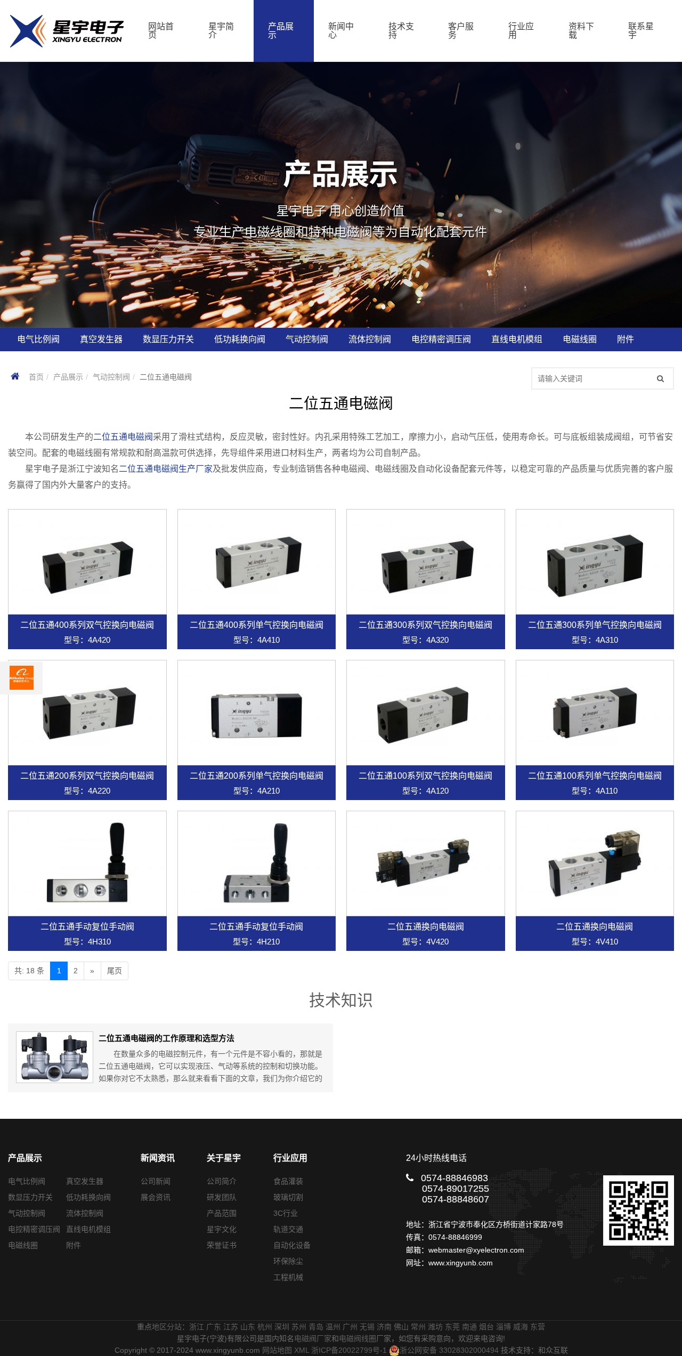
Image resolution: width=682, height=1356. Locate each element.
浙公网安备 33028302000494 (449, 1350)
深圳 (281, 1326)
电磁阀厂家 (312, 1338)
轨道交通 (288, 1229)
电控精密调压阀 (34, 1229)
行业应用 (521, 30)
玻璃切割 (288, 1197)
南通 (469, 1326)
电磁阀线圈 (357, 1338)
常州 (418, 1326)
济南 (384, 1326)
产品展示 (281, 30)
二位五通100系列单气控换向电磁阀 (595, 775)
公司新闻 (155, 1181)
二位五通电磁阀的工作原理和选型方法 (166, 1038)
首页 (36, 377)
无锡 (367, 1326)
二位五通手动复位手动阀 (87, 926)
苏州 (298, 1326)
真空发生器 (84, 1181)
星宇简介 (221, 30)
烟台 (486, 1326)
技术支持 (401, 30)
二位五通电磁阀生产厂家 (166, 468)
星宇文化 (222, 1229)
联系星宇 (641, 30)
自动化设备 (292, 1245)
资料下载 (581, 30)
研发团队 (222, 1197)
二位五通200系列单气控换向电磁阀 (256, 775)
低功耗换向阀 (88, 1197)
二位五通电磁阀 (123, 436)
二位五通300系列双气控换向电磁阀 (425, 624)
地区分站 (167, 1326)
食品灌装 (288, 1181)
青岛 (315, 1326)
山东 (247, 1326)
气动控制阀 (111, 377)
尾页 (114, 970)
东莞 (452, 1326)
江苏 (230, 1326)
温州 (333, 1326)
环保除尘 (288, 1261)
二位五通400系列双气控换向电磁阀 (87, 624)
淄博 (503, 1326)
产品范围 (222, 1213)
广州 (350, 1326)
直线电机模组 (88, 1229)
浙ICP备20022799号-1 (349, 1350)
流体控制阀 (84, 1213)
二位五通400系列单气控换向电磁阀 (256, 624)
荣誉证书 (222, 1245)
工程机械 (288, 1277)
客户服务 (461, 30)
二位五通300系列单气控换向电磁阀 (595, 624)
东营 (537, 1326)
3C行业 (285, 1213)
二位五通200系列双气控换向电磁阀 (87, 775)
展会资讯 (155, 1197)
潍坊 (435, 1326)
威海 (520, 1326)
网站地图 (277, 1350)
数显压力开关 (30, 1197)
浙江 (196, 1326)
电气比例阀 (26, 1181)
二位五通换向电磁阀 (425, 926)
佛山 (401, 1326)
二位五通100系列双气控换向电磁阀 (425, 775)
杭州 (264, 1326)
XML (301, 1350)
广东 (213, 1326)
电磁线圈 (23, 1245)
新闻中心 (341, 30)
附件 (73, 1245)
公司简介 (222, 1181)
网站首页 (161, 30)
